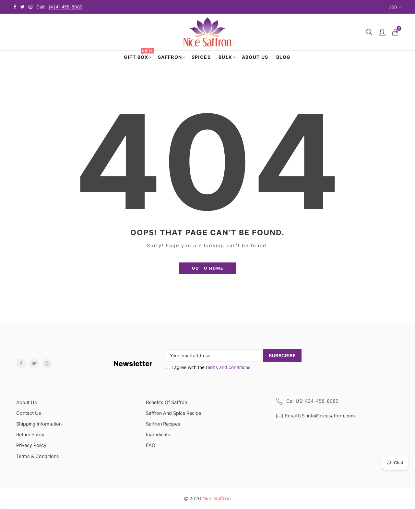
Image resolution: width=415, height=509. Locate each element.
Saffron (170, 57)
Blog (283, 57)
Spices (201, 57)
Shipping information (39, 424)
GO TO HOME (207, 268)
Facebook (21, 363)
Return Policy (30, 435)
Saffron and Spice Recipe (173, 413)
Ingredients (158, 435)
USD (392, 7)
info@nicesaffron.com (331, 416)
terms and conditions (228, 367)
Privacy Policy (31, 445)
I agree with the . (211, 367)
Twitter (34, 363)
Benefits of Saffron (166, 402)
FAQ (150, 445)
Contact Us (28, 413)
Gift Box (138, 55)
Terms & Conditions (37, 456)
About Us (255, 57)
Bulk (225, 57)
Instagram (47, 363)
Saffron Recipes (163, 424)
